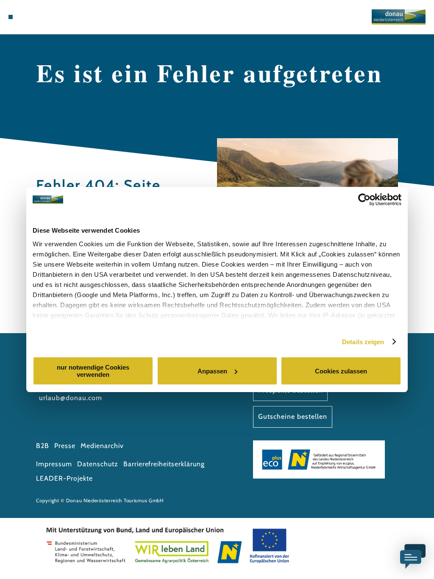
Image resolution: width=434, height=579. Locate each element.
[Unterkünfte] (28, 17)
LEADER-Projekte (64, 478)
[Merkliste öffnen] (46, 17)
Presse (64, 446)
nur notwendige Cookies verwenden (93, 371)
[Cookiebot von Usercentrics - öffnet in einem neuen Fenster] (364, 199)
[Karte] (37, 17)
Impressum (54, 464)
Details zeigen (363, 341)
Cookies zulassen (341, 371)
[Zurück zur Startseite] (399, 17)
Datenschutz (97, 464)
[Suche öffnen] (55, 17)
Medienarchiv (102, 446)
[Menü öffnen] (10, 17)
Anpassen (212, 371)
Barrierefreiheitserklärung (164, 464)
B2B (42, 446)
